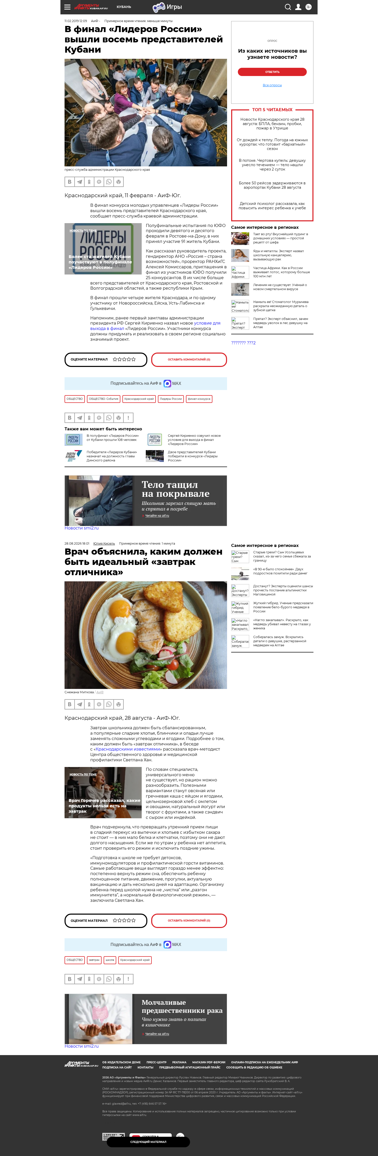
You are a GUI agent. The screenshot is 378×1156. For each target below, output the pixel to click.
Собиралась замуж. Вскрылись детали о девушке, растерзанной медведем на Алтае (279, 641)
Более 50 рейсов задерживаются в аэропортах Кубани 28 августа (272, 185)
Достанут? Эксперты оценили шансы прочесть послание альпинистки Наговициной (283, 590)
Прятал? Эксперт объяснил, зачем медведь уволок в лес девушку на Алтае (280, 323)
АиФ (100, 692)
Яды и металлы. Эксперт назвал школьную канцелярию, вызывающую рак (278, 255)
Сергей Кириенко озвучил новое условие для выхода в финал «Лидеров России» (194, 440)
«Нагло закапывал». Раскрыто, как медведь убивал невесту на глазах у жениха (282, 624)
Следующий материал (148, 1142)
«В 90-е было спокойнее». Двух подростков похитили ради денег (280, 571)
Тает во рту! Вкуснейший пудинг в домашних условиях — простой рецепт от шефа (280, 238)
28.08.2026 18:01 (77, 543)
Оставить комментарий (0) (189, 359)
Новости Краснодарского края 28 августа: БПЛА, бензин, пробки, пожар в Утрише (272, 123)
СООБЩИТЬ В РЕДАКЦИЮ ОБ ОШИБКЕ (254, 1067)
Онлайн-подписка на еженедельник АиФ (264, 1062)
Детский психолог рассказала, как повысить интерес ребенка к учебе (272, 206)
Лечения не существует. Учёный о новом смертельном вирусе (280, 287)
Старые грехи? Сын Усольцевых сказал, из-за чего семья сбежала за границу (282, 556)
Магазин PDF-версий (208, 1062)
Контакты (145, 1067)
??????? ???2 (243, 342)
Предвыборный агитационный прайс (189, 1067)
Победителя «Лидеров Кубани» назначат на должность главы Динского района (112, 456)
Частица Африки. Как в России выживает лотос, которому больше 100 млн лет (281, 272)
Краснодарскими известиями (128, 749)
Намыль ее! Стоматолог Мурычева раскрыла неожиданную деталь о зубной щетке (281, 306)
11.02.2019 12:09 (76, 21)
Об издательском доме (121, 1062)
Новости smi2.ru (82, 528)
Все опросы (272, 85)
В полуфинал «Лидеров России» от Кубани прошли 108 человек (113, 438)
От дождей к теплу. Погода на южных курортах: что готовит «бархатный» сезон (272, 144)
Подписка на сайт (117, 1067)
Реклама (179, 1062)
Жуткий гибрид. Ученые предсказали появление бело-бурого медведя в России (283, 607)
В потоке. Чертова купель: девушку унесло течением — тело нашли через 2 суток (272, 165)
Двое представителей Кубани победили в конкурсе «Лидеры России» (193, 456)
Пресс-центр (156, 1062)
